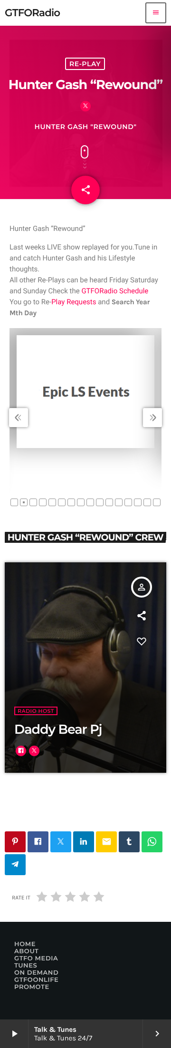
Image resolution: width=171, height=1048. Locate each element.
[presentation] (18, 417)
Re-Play (85, 64)
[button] (14, 502)
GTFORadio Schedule (114, 291)
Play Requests (73, 302)
